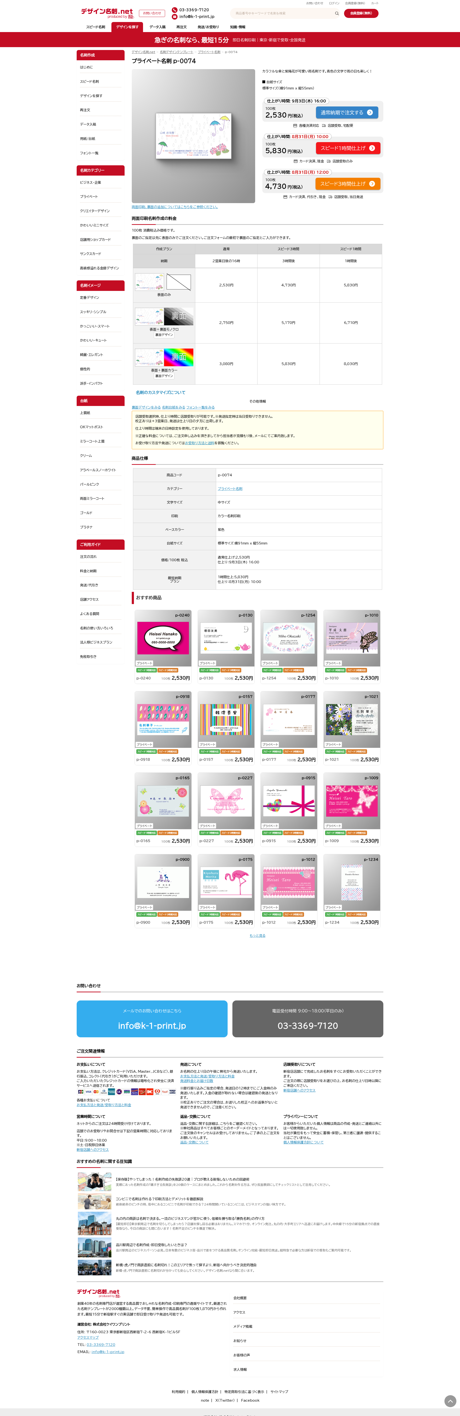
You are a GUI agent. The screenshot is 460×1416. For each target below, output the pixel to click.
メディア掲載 (242, 1326)
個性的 (85, 369)
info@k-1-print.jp (152, 1025)
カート (375, 3)
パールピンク (89, 484)
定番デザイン (89, 297)
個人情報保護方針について (303, 1142)
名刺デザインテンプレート (176, 52)
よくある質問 (89, 614)
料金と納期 (88, 571)
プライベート (89, 196)
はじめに (86, 67)
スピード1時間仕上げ (343, 148)
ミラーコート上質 (92, 441)
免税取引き (88, 656)
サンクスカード (90, 253)
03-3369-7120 (308, 1025)
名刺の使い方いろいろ (96, 628)
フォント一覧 (89, 153)
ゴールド (86, 513)
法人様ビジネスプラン (96, 642)
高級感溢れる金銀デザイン (99, 268)
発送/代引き (89, 585)
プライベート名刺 (209, 52)
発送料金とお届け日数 (196, 1081)
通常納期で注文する (342, 112)
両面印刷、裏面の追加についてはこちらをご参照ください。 (175, 207)
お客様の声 (241, 1355)
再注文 (182, 27)
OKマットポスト (91, 427)
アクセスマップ (88, 1337)
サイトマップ (279, 1392)
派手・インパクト (91, 383)
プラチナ (86, 527)
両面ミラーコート (92, 498)
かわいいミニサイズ (94, 225)
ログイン (334, 3)
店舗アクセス (89, 599)
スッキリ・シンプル (93, 312)
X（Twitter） (225, 1400)
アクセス (239, 1312)
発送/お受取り (208, 27)
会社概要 (240, 1298)
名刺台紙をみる (173, 407)
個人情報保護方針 (204, 1392)
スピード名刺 (95, 27)
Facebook (250, 1400)
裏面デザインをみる (146, 407)
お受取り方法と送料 (199, 443)
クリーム (86, 455)
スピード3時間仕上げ (343, 183)
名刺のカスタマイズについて (160, 392)
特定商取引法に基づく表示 (244, 1392)
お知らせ (240, 1341)
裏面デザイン (164, 334)
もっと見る (257, 935)
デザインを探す (127, 27)
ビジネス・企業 (90, 182)
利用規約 (178, 1392)
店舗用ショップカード (95, 239)
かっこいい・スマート (95, 326)
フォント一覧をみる (200, 407)
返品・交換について (194, 1142)
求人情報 (240, 1369)
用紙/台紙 (87, 138)
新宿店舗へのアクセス (299, 1090)
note (205, 1400)
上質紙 (85, 413)
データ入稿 (158, 27)
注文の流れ (88, 556)
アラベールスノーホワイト (98, 470)
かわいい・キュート (93, 340)
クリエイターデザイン (95, 211)
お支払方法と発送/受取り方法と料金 (104, 1105)
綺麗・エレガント (91, 354)
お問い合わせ (314, 3)
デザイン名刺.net (143, 52)
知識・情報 (237, 27)
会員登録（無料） (355, 3)
